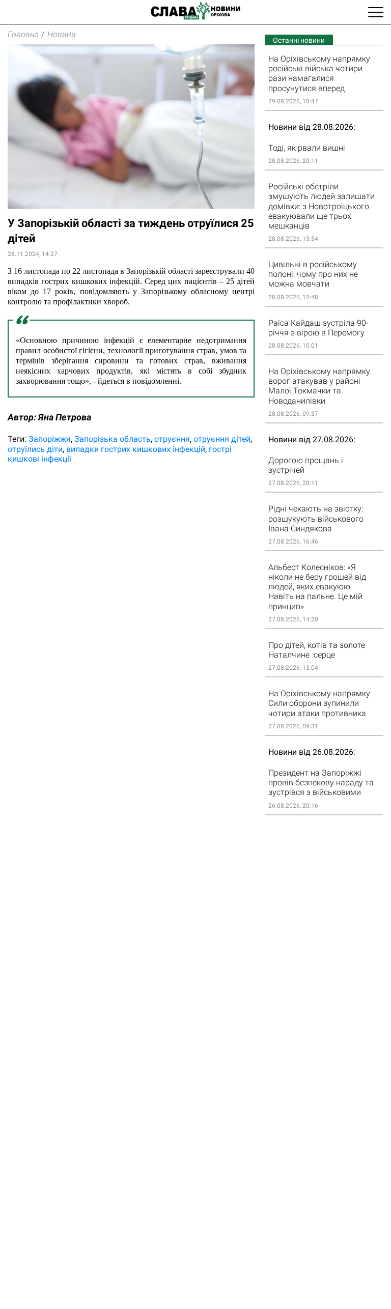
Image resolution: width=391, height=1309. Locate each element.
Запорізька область (112, 439)
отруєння (172, 439)
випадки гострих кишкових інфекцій (135, 449)
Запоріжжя (50, 439)
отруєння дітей (221, 439)
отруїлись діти (35, 449)
